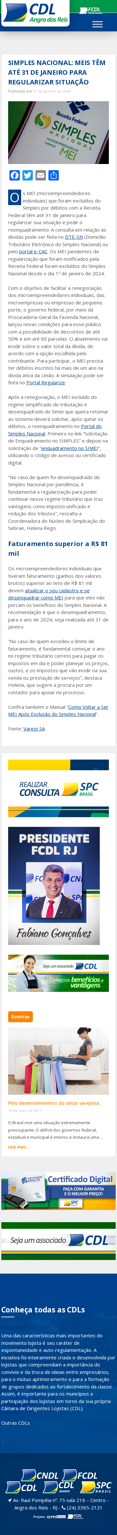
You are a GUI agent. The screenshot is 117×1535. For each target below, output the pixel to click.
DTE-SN (74, 237)
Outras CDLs (15, 1423)
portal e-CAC (33, 251)
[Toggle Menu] (97, 24)
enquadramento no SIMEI (69, 448)
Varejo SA (34, 728)
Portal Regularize (45, 382)
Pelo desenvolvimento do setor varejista (53, 1103)
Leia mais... (18, 1147)
